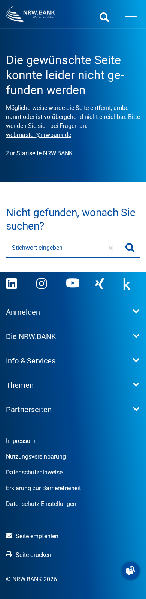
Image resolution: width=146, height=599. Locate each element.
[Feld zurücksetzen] (110, 248)
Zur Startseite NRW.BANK (39, 153)
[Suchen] (130, 248)
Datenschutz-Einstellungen (41, 503)
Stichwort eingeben (37, 247)
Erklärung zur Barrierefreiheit (43, 488)
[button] (131, 571)
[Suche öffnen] (104, 17)
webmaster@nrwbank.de (38, 134)
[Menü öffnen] (130, 17)
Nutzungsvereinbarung (36, 456)
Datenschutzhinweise (34, 472)
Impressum (21, 440)
